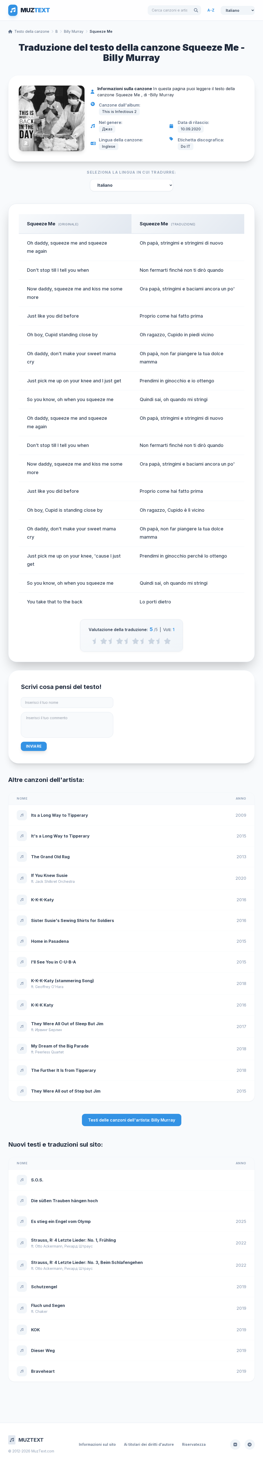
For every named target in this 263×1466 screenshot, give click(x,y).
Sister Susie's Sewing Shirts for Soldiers (72, 920)
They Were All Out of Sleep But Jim (67, 1023)
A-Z (210, 10)
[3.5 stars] (143, 641)
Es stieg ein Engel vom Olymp (61, 1221)
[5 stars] (167, 641)
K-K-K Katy (42, 1005)
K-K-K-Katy (42, 899)
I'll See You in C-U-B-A (53, 962)
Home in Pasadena (50, 941)
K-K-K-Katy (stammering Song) (62, 980)
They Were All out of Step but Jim (65, 1091)
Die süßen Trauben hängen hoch (64, 1200)
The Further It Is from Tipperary (63, 1070)
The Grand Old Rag (50, 856)
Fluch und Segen (48, 1305)
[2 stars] (119, 641)
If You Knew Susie (49, 875)
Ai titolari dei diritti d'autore (149, 1444)
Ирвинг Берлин (48, 1030)
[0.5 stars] (95, 641)
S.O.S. (37, 1179)
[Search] (196, 10)
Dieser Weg (43, 1350)
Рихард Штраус (78, 1246)
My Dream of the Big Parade (60, 1046)
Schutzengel (44, 1286)
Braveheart (43, 1371)
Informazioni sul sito (97, 1444)
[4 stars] (151, 641)
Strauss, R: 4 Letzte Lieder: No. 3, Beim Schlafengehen (87, 1262)
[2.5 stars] (127, 641)
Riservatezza (194, 1444)
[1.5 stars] (111, 641)
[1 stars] (103, 641)
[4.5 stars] (159, 641)
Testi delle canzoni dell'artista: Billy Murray (131, 1120)
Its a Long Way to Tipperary (59, 815)
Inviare (34, 746)
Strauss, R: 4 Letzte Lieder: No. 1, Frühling (73, 1240)
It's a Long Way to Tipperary (60, 836)
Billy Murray (73, 31)
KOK (35, 1329)
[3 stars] (135, 641)
